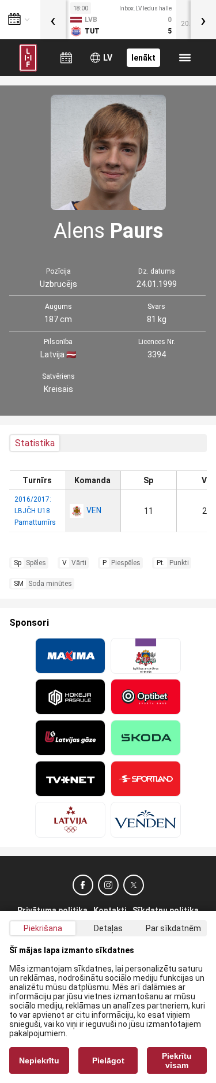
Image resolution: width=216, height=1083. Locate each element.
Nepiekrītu (39, 1060)
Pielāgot (108, 1060)
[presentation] (53, 19)
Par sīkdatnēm (173, 928)
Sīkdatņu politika (165, 910)
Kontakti (110, 910)
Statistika (35, 443)
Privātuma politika (52, 910)
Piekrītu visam (177, 1060)
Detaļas (108, 928)
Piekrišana (43, 928)
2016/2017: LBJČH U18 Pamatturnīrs (35, 510)
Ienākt (143, 57)
